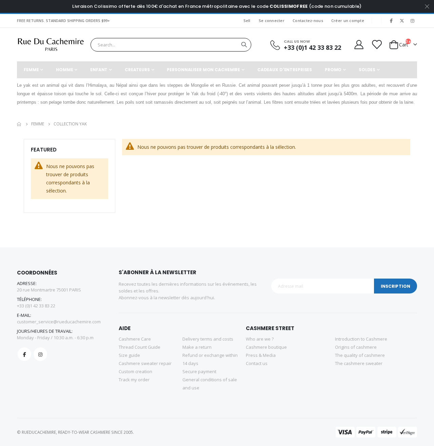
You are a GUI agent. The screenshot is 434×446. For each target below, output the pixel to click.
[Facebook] (391, 20)
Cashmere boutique (266, 347)
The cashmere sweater (358, 363)
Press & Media (261, 355)
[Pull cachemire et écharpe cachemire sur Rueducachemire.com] (51, 44)
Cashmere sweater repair (145, 363)
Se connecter (271, 20)
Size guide (129, 355)
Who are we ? (260, 339)
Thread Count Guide (139, 347)
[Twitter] (401, 20)
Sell (247, 20)
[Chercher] (244, 45)
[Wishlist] (376, 44)
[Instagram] (412, 20)
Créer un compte (347, 20)
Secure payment (199, 371)
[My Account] (358, 44)
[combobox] (171, 45)
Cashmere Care (135, 339)
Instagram (40, 354)
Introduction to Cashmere (361, 339)
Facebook (24, 354)
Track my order (134, 380)
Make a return (197, 347)
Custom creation (135, 371)
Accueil (19, 124)
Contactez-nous (308, 20)
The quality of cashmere (360, 355)
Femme (37, 124)
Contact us (257, 363)
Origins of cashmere (356, 347)
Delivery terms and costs (207, 339)
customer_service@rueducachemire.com (59, 322)
